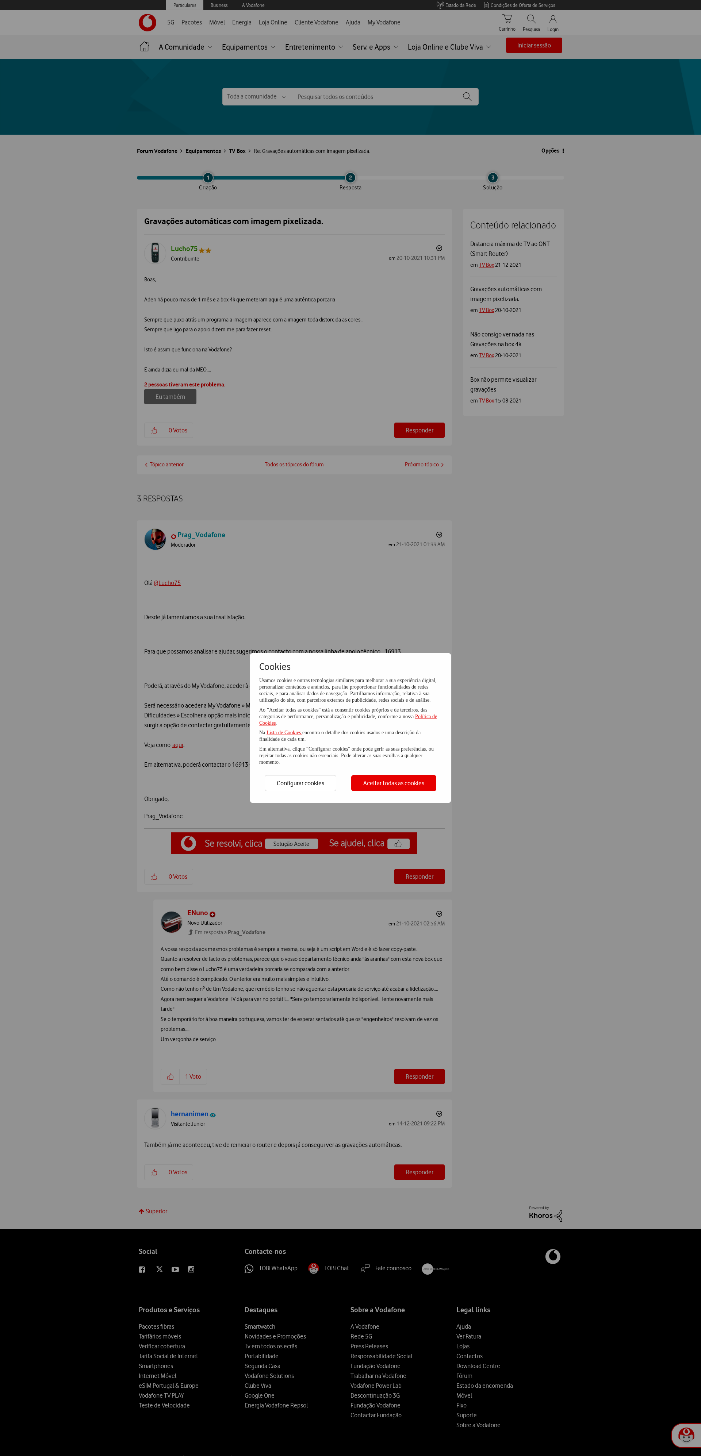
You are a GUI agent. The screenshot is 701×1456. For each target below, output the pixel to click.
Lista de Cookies (284, 732)
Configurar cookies (300, 783)
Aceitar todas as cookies (393, 783)
